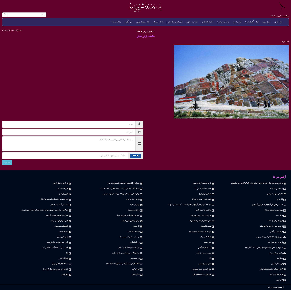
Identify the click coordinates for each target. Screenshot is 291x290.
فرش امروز (237, 21)
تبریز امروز (266, 21)
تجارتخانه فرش (207, 21)
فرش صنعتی (158, 21)
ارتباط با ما (117, 21)
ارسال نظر (7, 162)
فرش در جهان (191, 21)
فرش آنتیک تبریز (252, 21)
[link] (145, 7)
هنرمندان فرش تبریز (174, 21)
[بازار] (70, 253)
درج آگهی (129, 21)
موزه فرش (278, 21)
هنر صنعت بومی (142, 21)
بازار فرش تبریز (223, 21)
